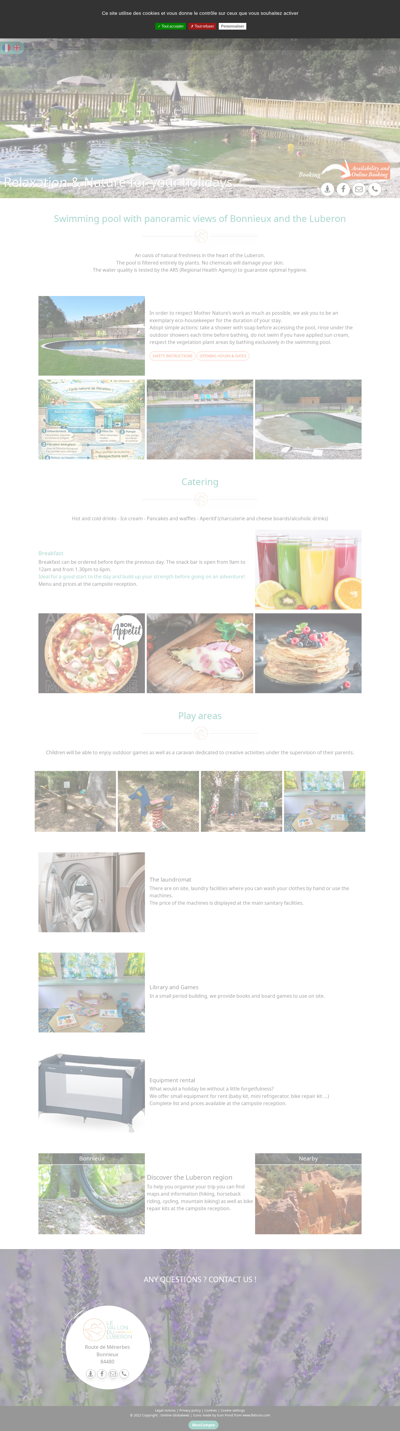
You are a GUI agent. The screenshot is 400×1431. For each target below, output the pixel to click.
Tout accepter (172, 26)
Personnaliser (232, 26)
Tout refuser (204, 26)
